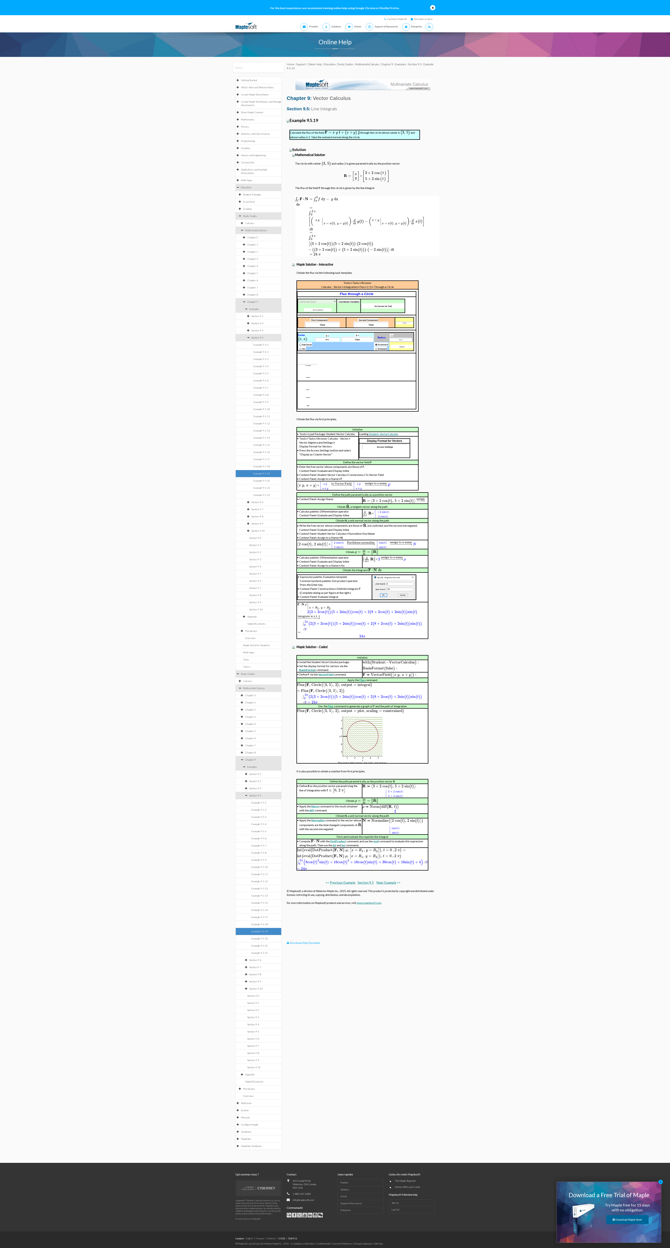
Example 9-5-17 (262, 459)
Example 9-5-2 (261, 351)
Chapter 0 (252, 237)
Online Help (315, 64)
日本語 (281, 1238)
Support (301, 64)
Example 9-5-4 (261, 366)
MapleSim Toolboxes (251, 1146)
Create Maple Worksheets (255, 94)
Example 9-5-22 (262, 494)
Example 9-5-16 (262, 452)
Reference (246, 1103)
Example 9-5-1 (261, 344)
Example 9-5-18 (262, 466)
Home (290, 64)
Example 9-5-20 (262, 480)
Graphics (246, 148)
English (249, 1238)
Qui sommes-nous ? (247, 1174)
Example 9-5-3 (261, 359)
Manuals (245, 1117)
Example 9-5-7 (261, 387)
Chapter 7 (252, 287)
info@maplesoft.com (303, 1199)
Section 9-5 (257, 337)
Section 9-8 (257, 516)
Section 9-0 (255, 537)
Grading (247, 208)
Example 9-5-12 (262, 423)
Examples (254, 308)
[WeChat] (320, 1215)
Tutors (246, 666)
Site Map (378, 1243)
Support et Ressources (351, 1203)
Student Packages (252, 194)
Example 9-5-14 (262, 437)
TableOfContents (256, 623)
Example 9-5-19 (262, 473)
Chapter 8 (252, 294)
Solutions (344, 1189)
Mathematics (248, 119)
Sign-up (395, 1202)
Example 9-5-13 (262, 430)
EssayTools (249, 201)
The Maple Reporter (405, 1180)
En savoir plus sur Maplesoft (248, 1218)
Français (260, 1238)
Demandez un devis (423, 19)
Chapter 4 (252, 266)
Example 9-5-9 (261, 401)
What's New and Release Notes (257, 87)
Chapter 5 (252, 273)
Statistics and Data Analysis (255, 133)
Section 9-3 (257, 323)
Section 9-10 (258, 530)
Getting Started (249, 80)
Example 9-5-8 (261, 394)
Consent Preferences (342, 1243)
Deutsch (271, 1238)
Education (246, 187)
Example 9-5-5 (261, 373)
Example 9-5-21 (262, 487)
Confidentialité (323, 1243)
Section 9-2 (257, 316)
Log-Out (395, 1209)
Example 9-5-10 (262, 409)
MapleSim (246, 1138)
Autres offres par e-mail (407, 1186)
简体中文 (292, 1238)
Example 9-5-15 (262, 444)
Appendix (252, 616)
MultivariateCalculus (256, 230)
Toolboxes (246, 1131)
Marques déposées (363, 1243)
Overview (250, 638)
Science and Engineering (253, 155)
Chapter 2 (252, 251)
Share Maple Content (252, 112)
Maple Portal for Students (256, 645)
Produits (344, 1182)
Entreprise (345, 1210)
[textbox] (342, 132)
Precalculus (251, 630)
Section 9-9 (257, 523)
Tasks (246, 659)
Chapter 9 (252, 301)
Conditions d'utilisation (303, 1243)
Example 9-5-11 (262, 416)
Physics (245, 126)
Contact (291, 1174)
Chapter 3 (252, 258)
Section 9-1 (255, 545)
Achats (343, 1196)
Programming (248, 140)
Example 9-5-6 (261, 380)
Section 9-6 (257, 502)
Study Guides (250, 215)
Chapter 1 (252, 244)
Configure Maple (249, 1124)
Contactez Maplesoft (397, 19)
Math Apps (246, 180)
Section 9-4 (257, 330)
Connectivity (247, 162)
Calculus (249, 223)
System (245, 1110)
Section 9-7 (257, 509)
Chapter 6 (252, 280)
